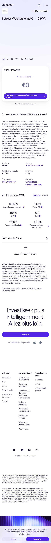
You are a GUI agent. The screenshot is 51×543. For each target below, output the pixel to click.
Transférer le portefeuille (7, 395)
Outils (4, 386)
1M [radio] (12, 59)
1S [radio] (8, 59)
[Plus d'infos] (47, 238)
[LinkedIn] (29, 449)
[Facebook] (14, 449)
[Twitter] (21, 449)
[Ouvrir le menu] (47, 5)
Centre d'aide (7, 390)
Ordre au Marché (24, 77)
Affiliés (38, 384)
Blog (4, 382)
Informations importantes (24, 378)
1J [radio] (4, 59)
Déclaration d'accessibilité (24, 423)
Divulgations (24, 429)
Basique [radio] (37, 195)
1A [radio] (22, 59)
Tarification (6, 377)
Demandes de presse (40, 389)
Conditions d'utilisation (23, 385)
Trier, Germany (9, 182)
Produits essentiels (34, 165)
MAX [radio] (31, 59)
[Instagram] (37, 449)
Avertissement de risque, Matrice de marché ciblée (24, 394)
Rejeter (13, 539)
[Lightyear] (8, 4)
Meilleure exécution (23, 403)
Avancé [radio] (45, 195)
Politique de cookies (23, 416)
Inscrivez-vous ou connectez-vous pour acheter (22, 96)
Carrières (39, 380)
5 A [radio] (26, 59)
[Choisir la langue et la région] (39, 4)
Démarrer (25, 334)
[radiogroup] (18, 59)
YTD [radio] (17, 59)
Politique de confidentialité (25, 410)
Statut (5, 401)
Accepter (37, 539)
